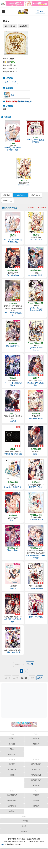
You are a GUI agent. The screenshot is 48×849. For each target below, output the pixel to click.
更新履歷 (12, 744)
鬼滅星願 (12, 421)
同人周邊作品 (36, 775)
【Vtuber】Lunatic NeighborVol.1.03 (36, 309)
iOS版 (24, 826)
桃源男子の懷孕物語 (35, 588)
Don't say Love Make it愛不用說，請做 (12, 149)
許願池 (11, 775)
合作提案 (36, 800)
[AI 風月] (24, 725)
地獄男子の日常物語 (35, 617)
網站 (6, 82)
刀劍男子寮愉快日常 (12, 652)
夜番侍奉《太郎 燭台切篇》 (12, 620)
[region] (24, 700)
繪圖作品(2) (7, 200)
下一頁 (30, 664)
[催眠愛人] (36, 436)
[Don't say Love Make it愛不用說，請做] (12, 131)
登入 (42, 11)
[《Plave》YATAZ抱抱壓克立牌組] (35, 128)
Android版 (24, 821)
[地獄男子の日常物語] (36, 604)
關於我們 (12, 738)
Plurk (14, 82)
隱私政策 (36, 738)
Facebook (12, 755)
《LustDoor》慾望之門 (36, 275)
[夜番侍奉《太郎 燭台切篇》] (12, 604)
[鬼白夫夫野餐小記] (12, 330)
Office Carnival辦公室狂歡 (13, 314)
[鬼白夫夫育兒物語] (36, 401)
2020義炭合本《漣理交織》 (35, 384)
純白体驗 (12, 588)
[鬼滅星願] (12, 401)
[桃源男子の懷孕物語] (36, 573)
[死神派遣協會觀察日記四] (12, 436)
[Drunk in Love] (12, 550)
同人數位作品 (36, 780)
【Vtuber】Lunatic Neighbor (36, 349)
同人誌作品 (36, 769)
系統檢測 (12, 811)
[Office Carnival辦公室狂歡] (12, 291)
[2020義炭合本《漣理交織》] (36, 365)
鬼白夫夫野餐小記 (12, 346)
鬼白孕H (13, 520)
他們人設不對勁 (13, 275)
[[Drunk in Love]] (12, 536)
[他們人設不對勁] (12, 257)
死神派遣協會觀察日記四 (13, 454)
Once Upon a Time (36, 519)
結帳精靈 (24, 832)
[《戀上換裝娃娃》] (24, 4)
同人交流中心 (12, 800)
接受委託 (6, 195)
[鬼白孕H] (12, 502)
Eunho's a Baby (24, 185)
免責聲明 (36, 744)
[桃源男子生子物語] (36, 469)
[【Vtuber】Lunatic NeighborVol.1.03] (36, 291)
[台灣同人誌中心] (23, 11)
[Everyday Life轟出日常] (12, 469)
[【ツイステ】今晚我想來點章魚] (12, 365)
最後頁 (39, 678)
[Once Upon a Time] (36, 502)
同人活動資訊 (36, 764)
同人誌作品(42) (20, 195)
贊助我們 (36, 806)
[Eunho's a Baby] (24, 168)
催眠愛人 (36, 454)
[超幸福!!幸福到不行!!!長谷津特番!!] (36, 536)
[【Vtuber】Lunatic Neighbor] (36, 330)
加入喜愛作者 (10, 26)
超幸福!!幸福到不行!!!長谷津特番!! (35, 556)
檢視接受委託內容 (24, 101)
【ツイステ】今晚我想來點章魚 (13, 384)
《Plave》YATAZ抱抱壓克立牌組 (35, 141)
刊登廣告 (36, 795)
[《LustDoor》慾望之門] (36, 257)
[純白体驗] (12, 573)
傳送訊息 (24, 26)
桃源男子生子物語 (35, 487)
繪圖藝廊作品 (12, 795)
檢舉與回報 (12, 769)
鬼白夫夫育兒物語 (35, 418)
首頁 (2, 844)
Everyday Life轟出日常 (12, 487)
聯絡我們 (12, 764)
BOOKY (36, 786)
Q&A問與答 (12, 806)
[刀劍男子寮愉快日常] (12, 637)
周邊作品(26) (35, 195)
